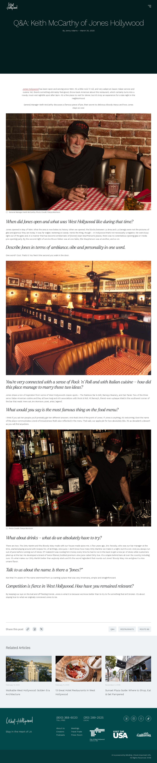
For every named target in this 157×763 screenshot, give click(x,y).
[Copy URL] (27, 629)
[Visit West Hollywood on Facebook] (34, 629)
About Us (60, 728)
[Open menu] (149, 6)
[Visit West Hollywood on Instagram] (133, 718)
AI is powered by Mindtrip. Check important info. (131, 755)
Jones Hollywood (31, 89)
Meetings (75, 728)
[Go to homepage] (12, 6)
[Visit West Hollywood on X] (41, 629)
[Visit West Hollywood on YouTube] (141, 718)
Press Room (76, 735)
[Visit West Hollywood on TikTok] (148, 718)
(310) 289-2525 (94, 717)
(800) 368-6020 (67, 717)
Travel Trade (76, 731)
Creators (60, 731)
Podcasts (60, 735)
